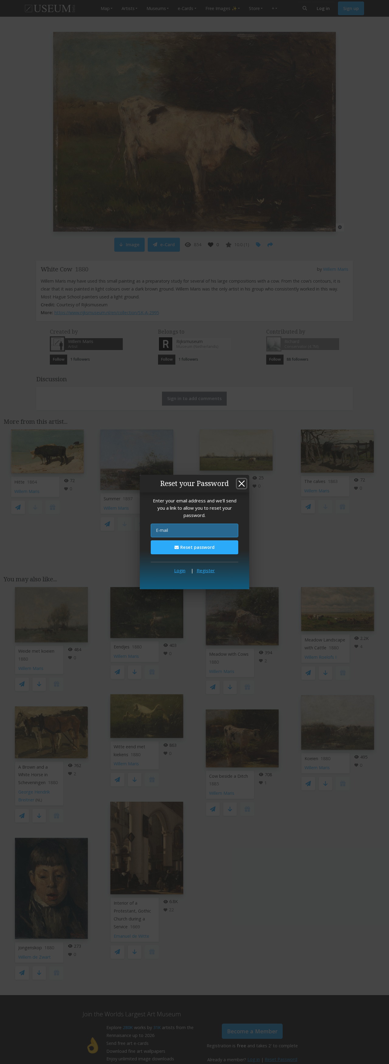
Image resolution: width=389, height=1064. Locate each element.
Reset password (197, 547)
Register (206, 570)
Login (179, 570)
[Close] (241, 483)
